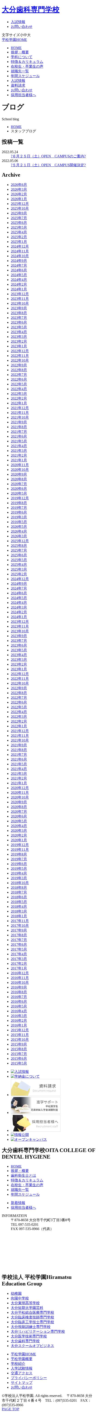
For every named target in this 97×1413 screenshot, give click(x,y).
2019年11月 (20, 849)
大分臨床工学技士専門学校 (32, 1322)
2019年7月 (19, 508)
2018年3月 (19, 911)
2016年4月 (19, 1011)
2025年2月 (19, 237)
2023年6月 (19, 322)
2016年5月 (19, 522)
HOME (16, 48)
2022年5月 (19, 384)
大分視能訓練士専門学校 (31, 1327)
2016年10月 (20, 982)
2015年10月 (20, 1039)
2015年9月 (19, 1044)
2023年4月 (19, 332)
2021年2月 (19, 455)
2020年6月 (19, 489)
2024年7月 (19, 265)
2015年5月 (19, 1063)
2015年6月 (19, 1058)
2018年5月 (19, 902)
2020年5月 (19, 493)
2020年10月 (20, 470)
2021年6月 (19, 436)
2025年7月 (19, 218)
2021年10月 (20, 417)
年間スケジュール (25, 76)
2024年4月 (19, 280)
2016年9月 (19, 987)
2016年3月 (19, 1016)
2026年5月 (19, 527)
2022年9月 (19, 365)
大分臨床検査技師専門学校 (32, 1317)
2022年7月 (19, 375)
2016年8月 (19, 992)
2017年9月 (19, 930)
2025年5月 (19, 227)
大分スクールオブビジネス (32, 1346)
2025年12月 (20, 204)
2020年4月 (19, 826)
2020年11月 (20, 465)
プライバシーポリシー (29, 1378)
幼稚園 (16, 1293)
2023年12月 (20, 294)
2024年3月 (19, 607)
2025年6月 (19, 223)
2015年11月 (20, 1035)
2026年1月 (19, 199)
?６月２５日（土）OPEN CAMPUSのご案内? (48, 156)
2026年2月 (19, 194)
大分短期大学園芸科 (27, 1308)
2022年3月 (19, 394)
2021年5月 (19, 441)
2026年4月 (19, 531)
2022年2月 (19, 398)
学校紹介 (18, 1364)
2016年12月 (20, 973)
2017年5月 (19, 949)
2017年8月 (19, 935)
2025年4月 (19, 232)
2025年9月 (19, 213)
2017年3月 (19, 959)
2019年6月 (19, 512)
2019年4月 (19, 873)
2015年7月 (19, 1054)
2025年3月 (19, 569)
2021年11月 (20, 413)
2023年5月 (19, 327)
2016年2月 (19, 1020)
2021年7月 (19, 432)
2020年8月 (19, 479)
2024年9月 (19, 261)
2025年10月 (20, 208)
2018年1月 (19, 916)
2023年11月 (20, 299)
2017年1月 (19, 968)
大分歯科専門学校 (31, 9)
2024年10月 (20, 256)
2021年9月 (19, 422)
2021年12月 (20, 408)
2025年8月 (19, 546)
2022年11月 (20, 356)
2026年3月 (19, 189)
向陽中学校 (20, 1298)
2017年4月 (19, 954)
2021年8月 (19, 427)
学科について (21, 57)
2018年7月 (19, 892)
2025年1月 (19, 242)
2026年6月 (19, 185)
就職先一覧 (20, 71)
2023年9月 (19, 308)
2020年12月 (20, 788)
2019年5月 (19, 868)
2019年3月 (19, 517)
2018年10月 (20, 883)
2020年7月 (19, 484)
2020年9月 (19, 474)
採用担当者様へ (23, 95)
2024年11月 (20, 251)
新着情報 (18, 1203)
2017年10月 (20, 925)
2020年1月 (19, 840)
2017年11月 (20, 921)
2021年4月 (19, 446)
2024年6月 (19, 270)
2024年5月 (19, 275)
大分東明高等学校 (25, 1303)
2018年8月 (19, 887)
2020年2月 (19, 835)
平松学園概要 (21, 1359)
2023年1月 (19, 346)
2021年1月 (19, 460)
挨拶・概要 (20, 52)
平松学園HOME (14, 40)
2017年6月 (19, 944)
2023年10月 (20, 303)
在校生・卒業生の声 (27, 66)
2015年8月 (19, 1049)
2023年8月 (19, 313)
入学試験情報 (21, 1368)
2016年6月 (19, 1001)
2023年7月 (19, 318)
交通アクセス (21, 1373)
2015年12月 (20, 1030)
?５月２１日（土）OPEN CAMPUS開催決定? (48, 165)
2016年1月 (19, 1025)
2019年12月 (20, 498)
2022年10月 (20, 360)
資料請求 (18, 85)
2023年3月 (19, 337)
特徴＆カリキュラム (27, 62)
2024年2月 (19, 284)
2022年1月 (19, 403)
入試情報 (18, 22)
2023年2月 (19, 341)
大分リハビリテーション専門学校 (38, 1331)
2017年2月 (19, 963)
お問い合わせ (21, 26)
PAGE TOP (10, 1409)
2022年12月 (20, 351)
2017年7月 (19, 940)
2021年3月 (19, 451)
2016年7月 (19, 997)
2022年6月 (19, 379)
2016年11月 (20, 978)
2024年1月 (19, 289)
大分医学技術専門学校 (29, 1336)
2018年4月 (19, 906)
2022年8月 (19, 370)
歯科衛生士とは (23, 1175)
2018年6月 (19, 897)
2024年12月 (20, 246)
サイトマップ (21, 1383)
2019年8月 (19, 503)
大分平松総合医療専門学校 (32, 1312)
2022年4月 (19, 389)
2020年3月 (19, 830)
